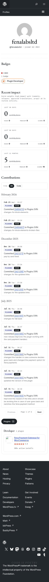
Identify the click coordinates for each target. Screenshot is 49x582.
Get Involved (31, 492)
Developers (8, 502)
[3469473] (19, 209)
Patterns (29, 483)
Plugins (9, 421)
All (11, 186)
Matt (6, 520)
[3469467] (19, 227)
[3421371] (18, 253)
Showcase (30, 469)
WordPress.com (12, 516)
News (5, 474)
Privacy (6, 483)
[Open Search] (36, 4)
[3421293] (18, 289)
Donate (30, 502)
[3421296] (19, 271)
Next (39, 412)
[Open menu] (44, 4)
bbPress (8, 525)
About (6, 469)
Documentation (10, 497)
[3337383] (19, 396)
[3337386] (19, 354)
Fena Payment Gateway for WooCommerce (27, 439)
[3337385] (19, 378)
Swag (29, 507)
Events (28, 497)
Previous (11, 412)
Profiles (6, 12)
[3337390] (19, 334)
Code (19, 186)
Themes (29, 474)
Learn (5, 492)
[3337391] (18, 316)
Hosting (6, 478)
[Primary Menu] (43, 12)
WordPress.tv (11, 507)
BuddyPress (10, 530)
